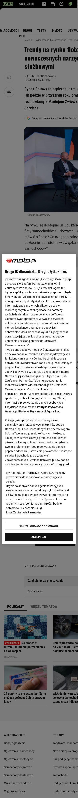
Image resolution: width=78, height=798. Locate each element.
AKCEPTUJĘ (38, 536)
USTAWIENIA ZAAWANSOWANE (38, 525)
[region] (39, 399)
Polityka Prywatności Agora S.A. (39, 411)
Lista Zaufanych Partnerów (23, 512)
